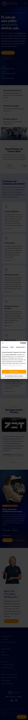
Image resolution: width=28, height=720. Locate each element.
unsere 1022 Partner (11, 354)
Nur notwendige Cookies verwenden (14, 376)
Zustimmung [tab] (5, 347)
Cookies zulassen (14, 371)
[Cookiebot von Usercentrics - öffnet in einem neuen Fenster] (20, 343)
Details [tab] (12, 347)
